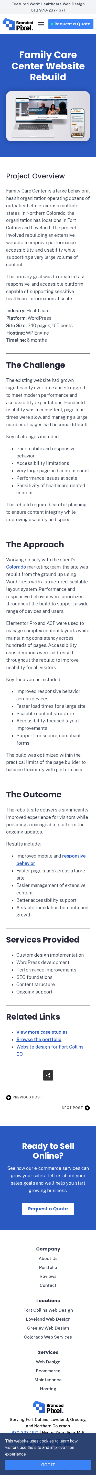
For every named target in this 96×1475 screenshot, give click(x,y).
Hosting (48, 1388)
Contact (48, 1285)
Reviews (48, 1276)
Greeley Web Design (48, 1328)
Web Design (48, 1361)
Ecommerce (48, 1370)
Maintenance (48, 1379)
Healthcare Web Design (63, 4)
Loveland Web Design (48, 1319)
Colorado (16, 567)
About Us (48, 1258)
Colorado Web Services (48, 1337)
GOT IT (48, 1464)
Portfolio (48, 1267)
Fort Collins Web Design (48, 1310)
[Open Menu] (41, 24)
